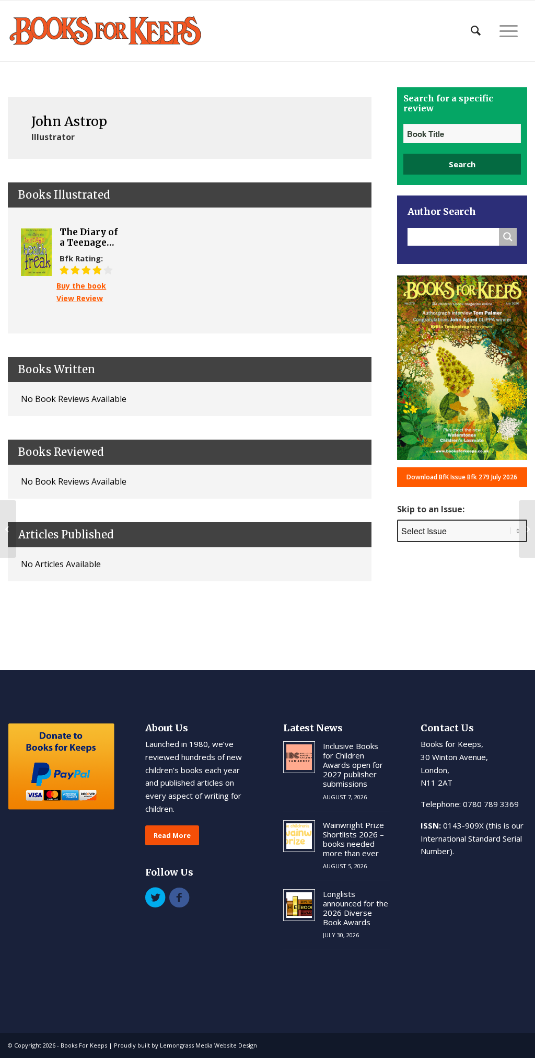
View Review (79, 298)
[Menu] (508, 31)
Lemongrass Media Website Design (208, 1045)
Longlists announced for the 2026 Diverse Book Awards (355, 908)
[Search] (475, 31)
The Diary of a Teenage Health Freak (91, 237)
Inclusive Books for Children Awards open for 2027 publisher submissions (353, 764)
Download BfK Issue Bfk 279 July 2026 (461, 477)
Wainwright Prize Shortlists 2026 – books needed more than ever (353, 839)
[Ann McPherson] (8, 529)
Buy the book (81, 286)
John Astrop (69, 121)
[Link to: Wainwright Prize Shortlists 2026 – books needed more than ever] (299, 836)
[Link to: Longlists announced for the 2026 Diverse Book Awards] (299, 905)
